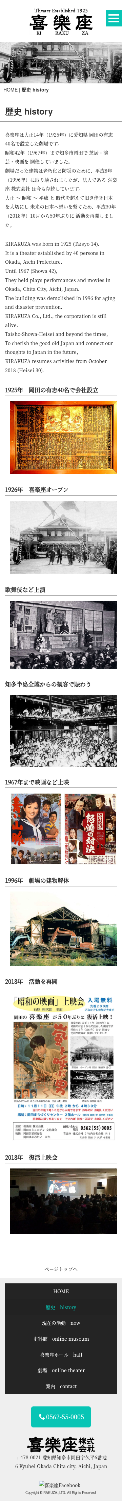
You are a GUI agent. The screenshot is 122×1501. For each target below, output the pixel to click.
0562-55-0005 (65, 1416)
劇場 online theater (61, 1370)
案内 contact (61, 1386)
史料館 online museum (61, 1338)
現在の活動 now (61, 1322)
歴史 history (61, 1307)
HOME (10, 89)
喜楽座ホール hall (61, 1354)
